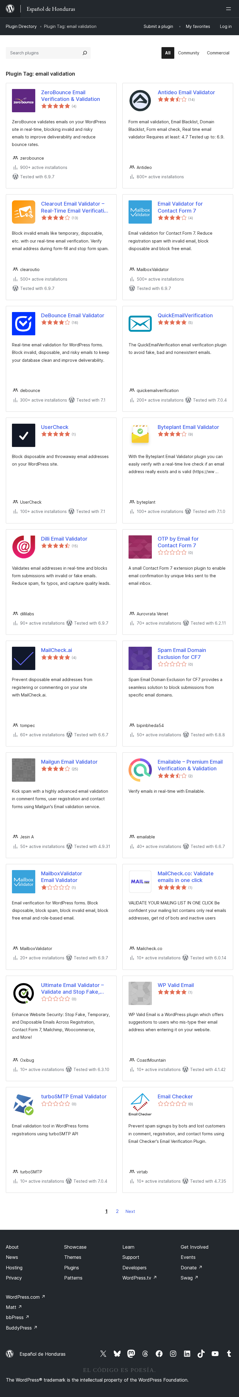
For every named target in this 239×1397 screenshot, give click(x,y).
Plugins (71, 1268)
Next (130, 1211)
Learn (128, 1247)
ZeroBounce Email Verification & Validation (70, 95)
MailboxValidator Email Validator (61, 876)
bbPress (17, 1317)
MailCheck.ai (56, 650)
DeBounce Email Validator (72, 315)
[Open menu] (229, 8)
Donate (192, 1268)
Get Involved (195, 1247)
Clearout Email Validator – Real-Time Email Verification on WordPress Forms (75, 207)
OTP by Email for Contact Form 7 (178, 542)
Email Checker (175, 1096)
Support (130, 1257)
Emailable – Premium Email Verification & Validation (190, 765)
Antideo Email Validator (186, 92)
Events (188, 1257)
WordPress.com (25, 1297)
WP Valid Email (176, 985)
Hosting (14, 1268)
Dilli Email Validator (64, 539)
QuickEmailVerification (185, 315)
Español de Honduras (43, 1354)
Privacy (14, 1278)
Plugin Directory (21, 26)
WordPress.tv (139, 1278)
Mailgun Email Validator (69, 762)
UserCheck (54, 427)
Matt (14, 1307)
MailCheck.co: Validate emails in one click (186, 876)
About (12, 1247)
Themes (72, 1257)
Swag (189, 1278)
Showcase (75, 1247)
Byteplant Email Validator (188, 427)
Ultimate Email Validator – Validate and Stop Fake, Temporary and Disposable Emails (74, 988)
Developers (134, 1268)
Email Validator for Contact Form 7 (180, 207)
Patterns (73, 1278)
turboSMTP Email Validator (74, 1096)
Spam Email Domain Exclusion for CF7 (182, 653)
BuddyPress (22, 1328)
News (12, 1257)
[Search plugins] (85, 53)
